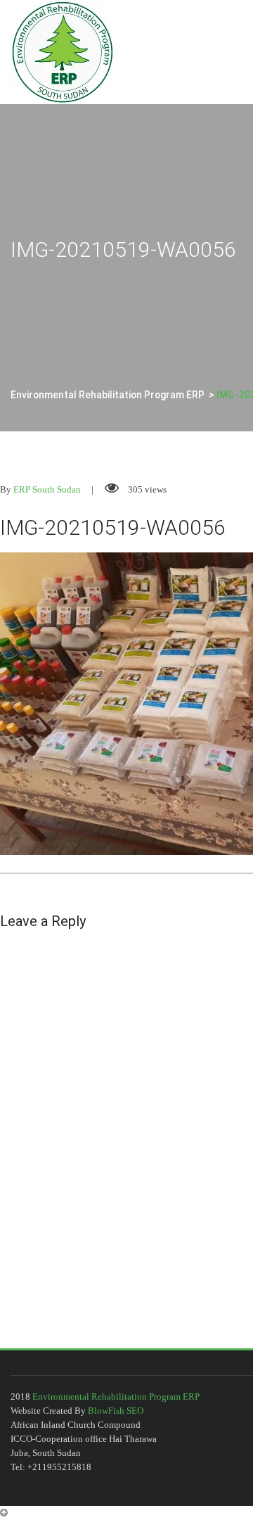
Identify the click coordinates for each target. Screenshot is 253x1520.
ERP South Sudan (47, 489)
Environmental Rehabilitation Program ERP (116, 1396)
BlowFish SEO (115, 1410)
